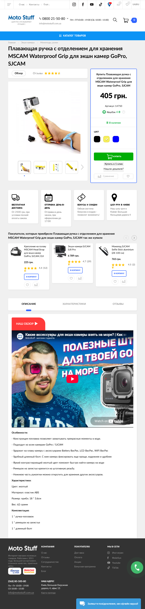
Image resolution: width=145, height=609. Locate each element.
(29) (89, 261)
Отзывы (45, 557)
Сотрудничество (50, 562)
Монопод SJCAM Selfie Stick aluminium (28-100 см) (123, 249)
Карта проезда (48, 593)
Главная (12, 42)
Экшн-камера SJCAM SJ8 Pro (79, 248)
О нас (22, 5)
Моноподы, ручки (49, 42)
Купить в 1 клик (114, 164)
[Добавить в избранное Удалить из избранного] (128, 176)
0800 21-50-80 (54, 18)
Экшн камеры (28, 42)
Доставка (79, 553)
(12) (45, 268)
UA (134, 4)
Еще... (47, 4)
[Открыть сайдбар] (9, 4)
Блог (43, 571)
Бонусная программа (84, 567)
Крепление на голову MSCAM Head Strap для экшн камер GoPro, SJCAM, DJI (35, 251)
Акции (77, 562)
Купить (117, 157)
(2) (133, 265)
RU (137, 4)
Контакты (34, 5)
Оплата (78, 557)
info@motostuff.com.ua (50, 23)
